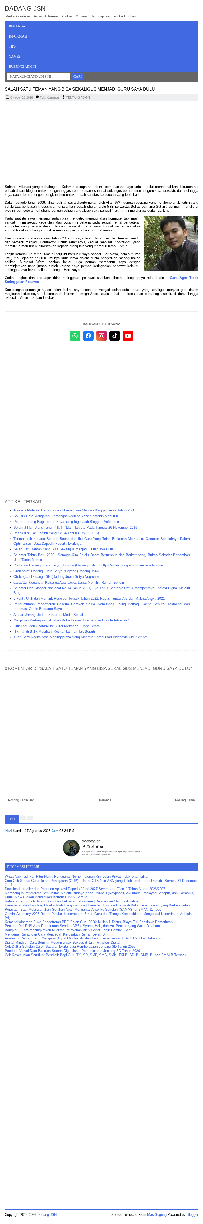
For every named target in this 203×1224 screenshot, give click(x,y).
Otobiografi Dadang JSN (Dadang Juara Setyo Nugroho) (56, 577)
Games (15, 56)
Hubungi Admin (22, 66)
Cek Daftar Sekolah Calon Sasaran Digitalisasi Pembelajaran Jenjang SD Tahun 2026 (70, 946)
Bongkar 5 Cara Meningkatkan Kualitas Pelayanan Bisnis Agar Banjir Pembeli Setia (68, 930)
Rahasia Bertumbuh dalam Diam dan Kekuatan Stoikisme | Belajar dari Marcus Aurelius (72, 901)
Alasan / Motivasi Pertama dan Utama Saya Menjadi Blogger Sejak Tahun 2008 (74, 510)
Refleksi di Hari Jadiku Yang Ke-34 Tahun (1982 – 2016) (56, 533)
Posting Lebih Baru (22, 800)
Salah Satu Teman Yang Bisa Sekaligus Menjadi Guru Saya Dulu (63, 549)
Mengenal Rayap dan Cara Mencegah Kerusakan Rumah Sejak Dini (56, 934)
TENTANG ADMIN (78, 97)
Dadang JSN (25, 8)
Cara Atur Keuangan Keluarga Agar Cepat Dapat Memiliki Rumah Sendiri (68, 582)
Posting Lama (185, 800)
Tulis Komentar (49, 97)
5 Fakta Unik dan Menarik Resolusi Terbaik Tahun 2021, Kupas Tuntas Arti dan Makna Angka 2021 (89, 599)
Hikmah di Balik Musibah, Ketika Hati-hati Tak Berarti (54, 632)
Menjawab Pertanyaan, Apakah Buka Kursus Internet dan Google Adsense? (71, 620)
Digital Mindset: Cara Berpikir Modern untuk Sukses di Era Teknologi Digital (62, 942)
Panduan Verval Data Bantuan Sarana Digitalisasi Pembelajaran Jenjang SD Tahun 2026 (72, 951)
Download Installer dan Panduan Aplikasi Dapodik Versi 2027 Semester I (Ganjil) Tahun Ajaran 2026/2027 (85, 889)
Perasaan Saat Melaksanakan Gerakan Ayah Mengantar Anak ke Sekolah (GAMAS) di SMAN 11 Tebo (83, 909)
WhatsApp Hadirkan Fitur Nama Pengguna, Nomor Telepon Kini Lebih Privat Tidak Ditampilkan (77, 876)
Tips (12, 46)
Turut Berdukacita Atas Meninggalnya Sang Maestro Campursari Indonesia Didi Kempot (80, 637)
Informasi (18, 36)
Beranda (17, 26)
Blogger (192, 1215)
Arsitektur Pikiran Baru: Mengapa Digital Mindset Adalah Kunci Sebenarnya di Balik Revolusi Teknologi (83, 938)
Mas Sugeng (157, 1215)
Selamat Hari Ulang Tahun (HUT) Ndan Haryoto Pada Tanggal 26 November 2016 (75, 527)
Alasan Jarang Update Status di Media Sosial (48, 615)
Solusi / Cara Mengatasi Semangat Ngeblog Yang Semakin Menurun (65, 516)
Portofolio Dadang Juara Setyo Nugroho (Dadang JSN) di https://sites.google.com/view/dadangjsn (88, 565)
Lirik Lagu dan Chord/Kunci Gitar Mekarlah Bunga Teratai (56, 626)
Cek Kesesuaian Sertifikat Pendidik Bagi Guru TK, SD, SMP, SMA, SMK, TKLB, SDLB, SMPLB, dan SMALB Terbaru (95, 955)
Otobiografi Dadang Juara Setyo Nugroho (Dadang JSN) (56, 571)
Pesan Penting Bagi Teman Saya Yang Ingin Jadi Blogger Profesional (66, 522)
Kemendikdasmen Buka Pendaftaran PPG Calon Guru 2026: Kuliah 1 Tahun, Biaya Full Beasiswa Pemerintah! (89, 922)
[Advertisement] (101, 144)
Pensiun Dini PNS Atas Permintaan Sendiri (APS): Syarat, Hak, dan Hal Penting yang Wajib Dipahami (83, 926)
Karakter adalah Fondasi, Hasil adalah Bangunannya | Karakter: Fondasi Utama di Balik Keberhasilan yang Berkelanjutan (97, 905)
